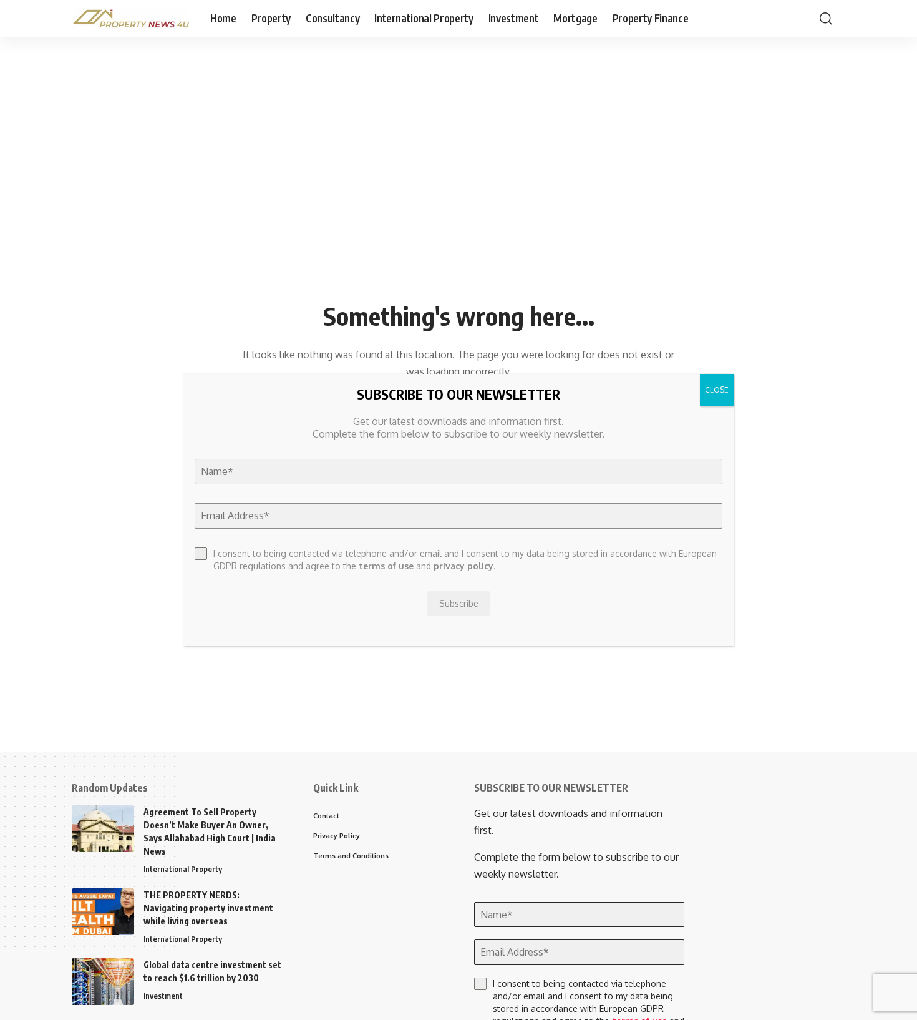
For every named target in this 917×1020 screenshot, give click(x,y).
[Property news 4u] (131, 18)
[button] (826, 18)
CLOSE (717, 390)
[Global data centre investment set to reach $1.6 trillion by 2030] (103, 981)
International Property (182, 869)
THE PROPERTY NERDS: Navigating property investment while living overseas (208, 908)
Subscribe (458, 603)
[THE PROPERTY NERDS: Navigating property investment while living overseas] (103, 911)
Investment (163, 996)
